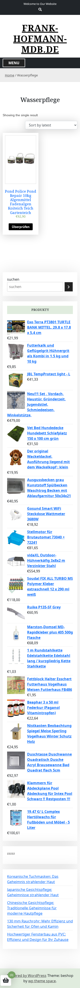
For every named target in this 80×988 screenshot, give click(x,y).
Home (9, 75)
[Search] (68, 287)
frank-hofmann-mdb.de (40, 39)
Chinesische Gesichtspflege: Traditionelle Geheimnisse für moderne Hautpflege (32, 908)
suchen (13, 279)
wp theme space (42, 980)
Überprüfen (21, 227)
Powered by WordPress (26, 975)
